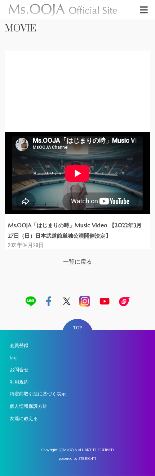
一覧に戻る (77, 261)
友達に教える (24, 418)
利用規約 (19, 382)
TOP (77, 327)
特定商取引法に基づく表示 (38, 394)
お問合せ (19, 370)
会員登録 (19, 345)
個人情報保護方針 (28, 406)
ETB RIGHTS (88, 458)
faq (13, 358)
